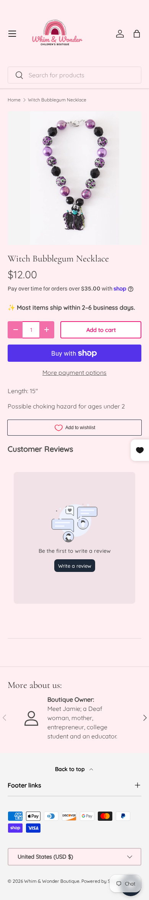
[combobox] (74, 75)
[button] (136, 33)
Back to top (70, 769)
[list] (74, 178)
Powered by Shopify (102, 881)
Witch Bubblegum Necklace (57, 100)
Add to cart (101, 329)
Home (14, 100)
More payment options (74, 372)
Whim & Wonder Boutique (51, 881)
